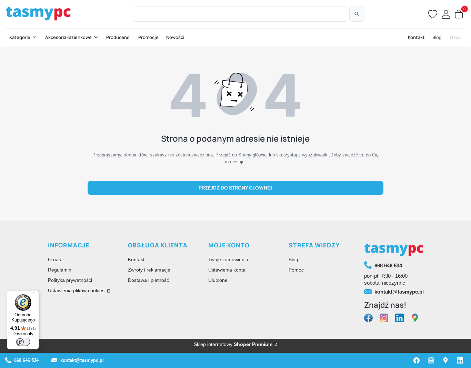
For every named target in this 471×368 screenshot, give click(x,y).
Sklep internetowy (233, 344)
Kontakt (136, 259)
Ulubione (218, 280)
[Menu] (35, 294)
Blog (293, 259)
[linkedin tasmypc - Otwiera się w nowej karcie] (399, 318)
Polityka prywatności (70, 280)
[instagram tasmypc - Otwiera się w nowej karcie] (384, 318)
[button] (23, 38)
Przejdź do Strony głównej (235, 187)
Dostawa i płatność (148, 280)
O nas (54, 259)
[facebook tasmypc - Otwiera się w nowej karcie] (368, 318)
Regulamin (59, 270)
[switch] (23, 342)
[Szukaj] (356, 14)
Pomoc (296, 270)
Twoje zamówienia (228, 259)
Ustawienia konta (226, 270)
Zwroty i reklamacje (149, 270)
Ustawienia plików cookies (77, 290)
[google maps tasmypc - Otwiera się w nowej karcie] (415, 318)
